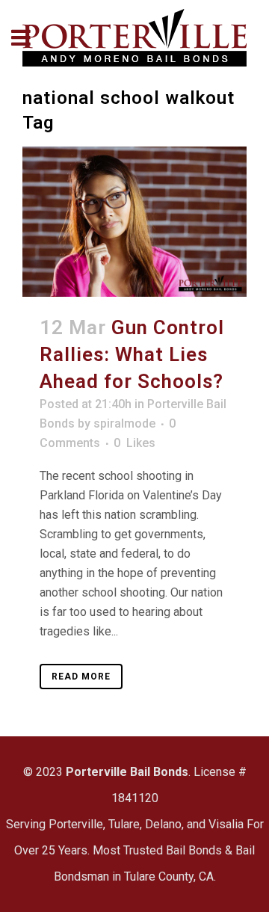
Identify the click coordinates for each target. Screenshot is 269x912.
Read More (81, 676)
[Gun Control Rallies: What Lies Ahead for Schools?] (134, 221)
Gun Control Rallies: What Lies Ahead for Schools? (132, 354)
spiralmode (124, 423)
